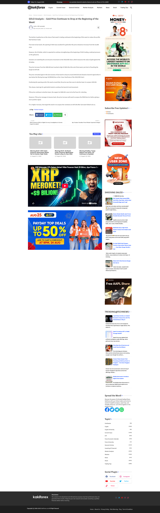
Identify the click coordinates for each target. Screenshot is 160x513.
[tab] (51, 7)
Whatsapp (58, 115)
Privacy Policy (105, 509)
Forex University (118, 442)
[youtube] (125, 2)
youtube (112, 481)
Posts (109, 112)
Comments (110, 113)
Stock (115, 8)
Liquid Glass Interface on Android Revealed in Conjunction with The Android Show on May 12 (121, 317)
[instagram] (129, 2)
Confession (118, 423)
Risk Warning (114, 509)
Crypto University (118, 429)
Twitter (50, 115)
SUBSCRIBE (66, 2)
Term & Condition (127, 509)
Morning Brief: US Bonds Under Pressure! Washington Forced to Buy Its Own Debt (64, 152)
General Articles (74, 8)
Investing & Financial (118, 448)
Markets (99, 8)
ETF (118, 436)
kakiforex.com (45, 508)
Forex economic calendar (118, 439)
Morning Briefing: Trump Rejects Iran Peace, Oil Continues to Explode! (87, 152)
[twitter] (122, 2)
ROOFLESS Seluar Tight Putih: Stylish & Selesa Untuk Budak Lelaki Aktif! (122, 229)
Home (30, 15)
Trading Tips (124, 8)
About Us (97, 509)
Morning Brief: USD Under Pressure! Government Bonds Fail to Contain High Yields (39, 152)
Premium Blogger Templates (34, 510)
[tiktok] (132, 2)
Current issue (61, 8)
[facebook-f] (119, 2)
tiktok (113, 486)
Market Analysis (88, 8)
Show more (97, 134)
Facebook (40, 115)
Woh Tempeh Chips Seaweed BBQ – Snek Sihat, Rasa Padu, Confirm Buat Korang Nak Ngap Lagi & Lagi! (122, 200)
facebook (112, 476)
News (107, 8)
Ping (120, 509)
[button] (131, 8)
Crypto (51, 8)
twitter (126, 481)
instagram (126, 476)
